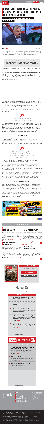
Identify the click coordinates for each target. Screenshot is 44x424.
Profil (29, 1)
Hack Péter (13, 353)
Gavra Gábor (25, 242)
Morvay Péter (16, 305)
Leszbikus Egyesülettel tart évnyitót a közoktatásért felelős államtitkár (23, 297)
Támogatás (36, 1)
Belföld (11, 239)
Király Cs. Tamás (5, 239)
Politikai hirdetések (21, 400)
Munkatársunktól (6, 257)
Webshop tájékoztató (22, 401)
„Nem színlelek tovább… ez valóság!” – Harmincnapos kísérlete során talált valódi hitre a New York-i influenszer (24, 317)
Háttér (32, 258)
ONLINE (7, 48)
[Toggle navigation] (41, 2)
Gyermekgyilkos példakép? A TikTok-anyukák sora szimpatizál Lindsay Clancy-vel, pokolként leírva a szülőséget (24, 324)
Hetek (3, 48)
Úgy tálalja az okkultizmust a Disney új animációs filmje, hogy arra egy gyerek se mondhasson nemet (24, 310)
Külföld (20, 360)
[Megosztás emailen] (37, 219)
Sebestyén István (26, 258)
